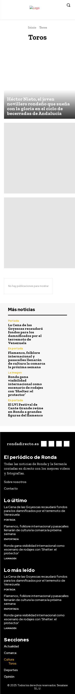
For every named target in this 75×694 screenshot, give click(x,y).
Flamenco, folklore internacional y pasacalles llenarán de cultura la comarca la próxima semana (26, 359)
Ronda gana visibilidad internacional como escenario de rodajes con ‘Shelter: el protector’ (25, 386)
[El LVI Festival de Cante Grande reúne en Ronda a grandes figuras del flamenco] (58, 408)
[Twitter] (61, 17)
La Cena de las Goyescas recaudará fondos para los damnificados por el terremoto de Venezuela (25, 334)
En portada (15, 348)
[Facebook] (49, 17)
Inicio (32, 27)
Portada (13, 320)
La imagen (15, 372)
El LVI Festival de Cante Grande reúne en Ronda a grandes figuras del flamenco (25, 409)
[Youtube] (67, 17)
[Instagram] (55, 17)
